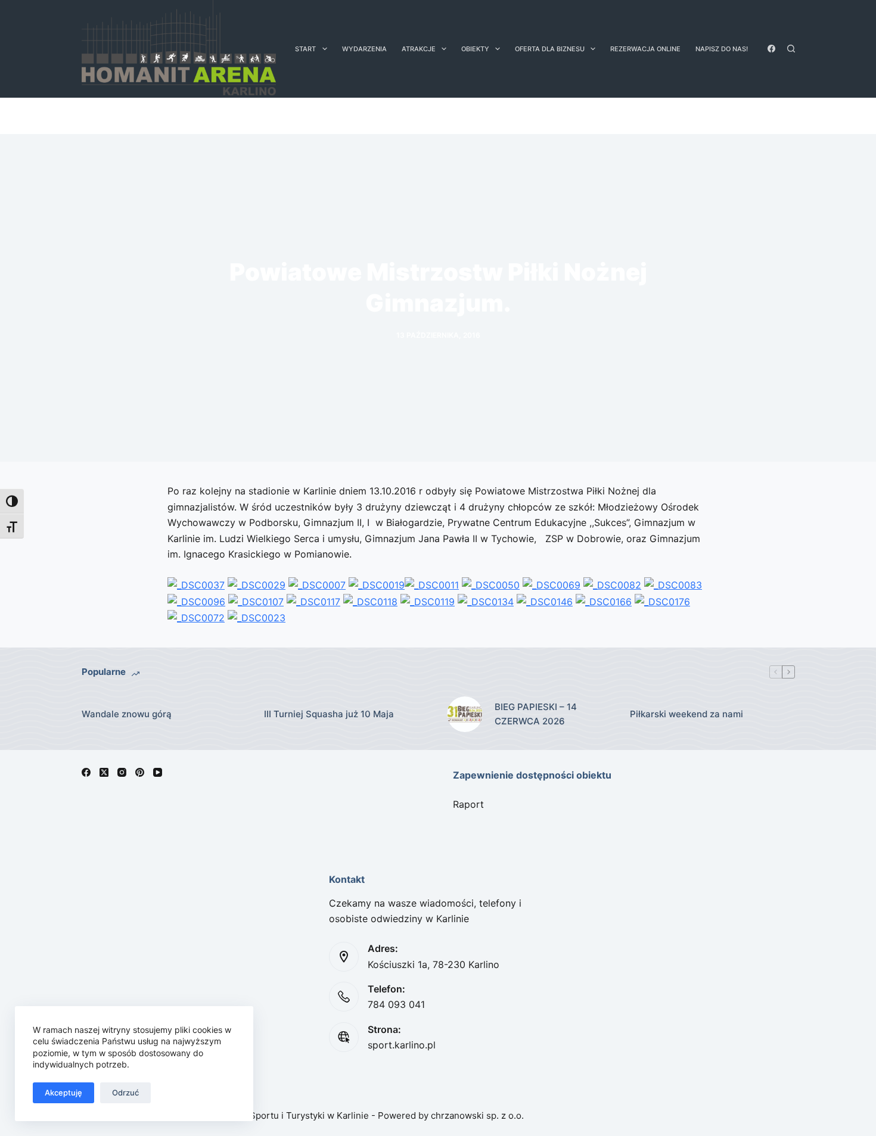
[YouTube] (157, 772)
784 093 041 (396, 1004)
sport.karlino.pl (402, 1045)
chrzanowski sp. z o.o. (477, 1115)
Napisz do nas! (721, 49)
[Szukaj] (791, 48)
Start (305, 49)
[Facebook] (771, 48)
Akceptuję (63, 1092)
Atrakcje (419, 49)
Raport (468, 804)
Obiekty (475, 49)
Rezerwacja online (645, 49)
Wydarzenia (364, 49)
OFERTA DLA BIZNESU (550, 49)
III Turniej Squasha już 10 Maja (329, 714)
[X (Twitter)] (104, 772)
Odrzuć (125, 1092)
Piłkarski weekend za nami (686, 714)
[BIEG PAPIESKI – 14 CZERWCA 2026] (465, 714)
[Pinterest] (139, 772)
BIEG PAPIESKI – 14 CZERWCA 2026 (536, 714)
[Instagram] (121, 772)
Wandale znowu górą (127, 714)
